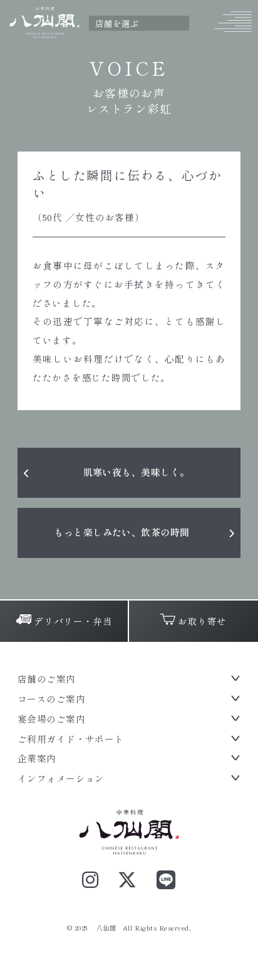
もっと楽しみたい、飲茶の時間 (121, 532)
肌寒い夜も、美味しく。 (136, 471)
